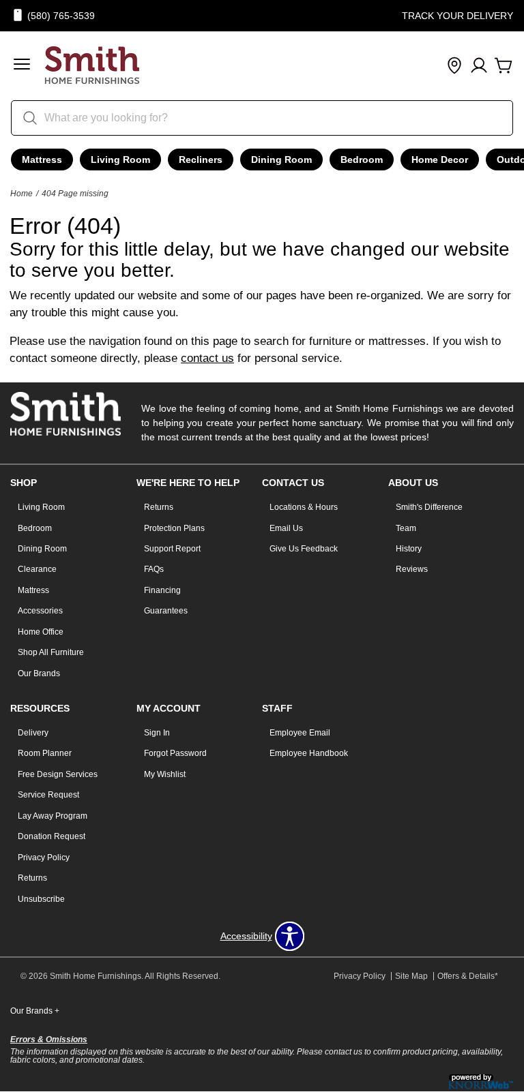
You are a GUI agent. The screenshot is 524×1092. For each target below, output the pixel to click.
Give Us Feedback (304, 548)
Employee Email (300, 733)
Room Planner (45, 753)
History (409, 548)
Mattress (42, 159)
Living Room (120, 159)
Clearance (37, 569)
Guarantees (166, 611)
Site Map (411, 976)
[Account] (479, 66)
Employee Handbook (309, 753)
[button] (22, 65)
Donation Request (51, 836)
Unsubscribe (41, 899)
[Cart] (503, 66)
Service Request (48, 795)
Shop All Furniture (51, 652)
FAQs (154, 569)
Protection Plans (174, 528)
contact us (207, 358)
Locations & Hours (304, 507)
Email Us (286, 528)
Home (21, 193)
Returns (158, 507)
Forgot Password (175, 753)
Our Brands (39, 673)
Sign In (157, 733)
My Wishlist (165, 774)
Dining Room (281, 159)
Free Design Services (58, 774)
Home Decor (439, 159)
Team (406, 528)
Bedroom (361, 159)
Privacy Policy (44, 857)
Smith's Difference (429, 507)
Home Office (40, 632)
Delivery (33, 733)
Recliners (200, 159)
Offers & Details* (467, 976)
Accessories (40, 611)
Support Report (172, 548)
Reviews (412, 569)
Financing (162, 590)
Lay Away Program (52, 816)
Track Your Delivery (457, 15)
